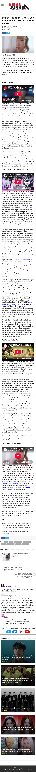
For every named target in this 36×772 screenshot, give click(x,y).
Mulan (18, 544)
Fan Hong (5, 286)
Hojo (5, 26)
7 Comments (8, 29)
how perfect (25, 438)
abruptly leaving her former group (20, 118)
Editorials (6, 28)
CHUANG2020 (27, 542)
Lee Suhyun (10, 544)
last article (29, 193)
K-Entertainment (15, 28)
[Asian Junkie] (18, 6)
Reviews (22, 28)
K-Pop (3, 544)
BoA (6, 542)
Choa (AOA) (18, 542)
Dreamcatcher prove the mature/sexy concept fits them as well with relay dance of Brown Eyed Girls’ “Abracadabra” (23, 575)
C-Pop (11, 542)
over (3, 284)
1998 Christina (16, 483)
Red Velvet (26, 544)
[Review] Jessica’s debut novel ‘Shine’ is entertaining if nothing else (13, 568)
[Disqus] (18, 606)
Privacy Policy (18, 768)
